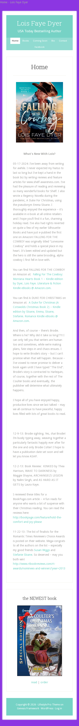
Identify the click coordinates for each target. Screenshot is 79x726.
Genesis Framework (28, 708)
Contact (63, 41)
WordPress (47, 708)
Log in (58, 708)
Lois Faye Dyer (39, 23)
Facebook (39, 47)
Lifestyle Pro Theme (49, 704)
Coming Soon (40, 41)
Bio (53, 41)
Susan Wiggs (42, 550)
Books (25, 41)
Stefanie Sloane (22, 554)
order (44, 682)
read (34, 682)
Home (15, 41)
